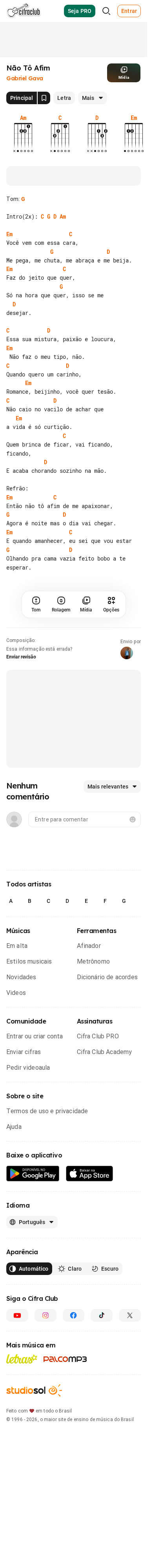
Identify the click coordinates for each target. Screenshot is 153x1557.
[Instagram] (45, 1333)
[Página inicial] (23, 11)
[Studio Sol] (34, 1408)
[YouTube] (17, 1333)
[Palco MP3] (65, 1377)
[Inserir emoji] (132, 837)
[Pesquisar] (106, 11)
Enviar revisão (21, 674)
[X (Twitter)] (130, 1333)
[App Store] (89, 1191)
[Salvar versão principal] (44, 98)
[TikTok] (102, 1333)
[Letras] (21, 1376)
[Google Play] (33, 1191)
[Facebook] (74, 1333)
